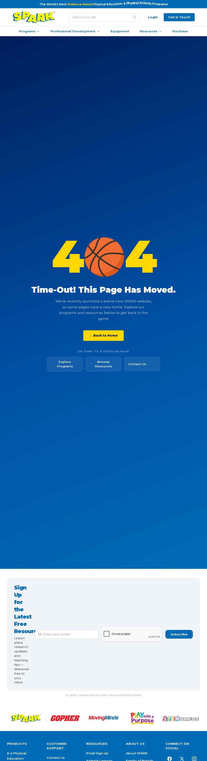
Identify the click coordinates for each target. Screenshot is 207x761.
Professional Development (73, 31)
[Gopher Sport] (65, 718)
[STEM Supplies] (181, 718)
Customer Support (57, 746)
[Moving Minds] (104, 718)
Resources (148, 31)
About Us (135, 744)
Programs (27, 31)
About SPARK (137, 753)
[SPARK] (26, 718)
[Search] (134, 17)
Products (17, 744)
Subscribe (179, 634)
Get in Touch (179, 17)
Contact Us (137, 364)
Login (153, 17)
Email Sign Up (97, 753)
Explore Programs (65, 364)
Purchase (180, 31)
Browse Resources (103, 364)
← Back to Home (104, 335)
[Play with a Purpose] (142, 718)
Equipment (120, 31)
